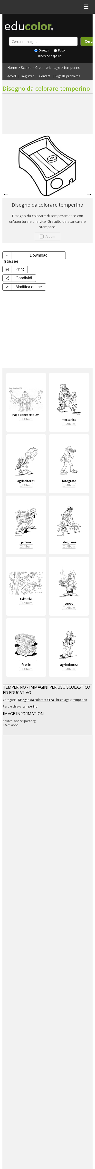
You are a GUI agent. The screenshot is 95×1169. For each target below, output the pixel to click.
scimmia (26, 599)
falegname (68, 542)
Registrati (27, 76)
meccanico (69, 420)
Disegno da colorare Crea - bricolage (43, 700)
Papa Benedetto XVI (25, 415)
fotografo (69, 481)
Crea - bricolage (47, 67)
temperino (72, 67)
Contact (44, 76)
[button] (24, 287)
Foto (61, 50)
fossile (26, 665)
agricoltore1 (26, 481)
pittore (26, 542)
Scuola (26, 67)
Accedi (12, 76)
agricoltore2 (69, 665)
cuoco (69, 603)
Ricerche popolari (50, 56)
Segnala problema (67, 76)
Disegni (43, 50)
